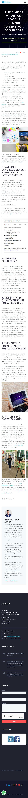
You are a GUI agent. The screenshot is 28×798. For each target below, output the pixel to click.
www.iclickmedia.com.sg (14, 639)
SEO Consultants (19, 445)
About (22, 4)
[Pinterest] (6, 498)
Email (3, 697)
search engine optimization (11, 214)
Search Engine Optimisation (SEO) (10, 54)
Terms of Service (19, 770)
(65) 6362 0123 (11, 631)
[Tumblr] (9, 498)
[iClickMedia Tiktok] (22, 785)
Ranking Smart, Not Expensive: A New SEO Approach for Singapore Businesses (14, 674)
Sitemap (4, 770)
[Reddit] (13, 498)
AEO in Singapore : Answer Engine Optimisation (15, 654)
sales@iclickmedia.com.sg (13, 636)
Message (4, 703)
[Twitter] (4, 498)
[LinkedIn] (11, 498)
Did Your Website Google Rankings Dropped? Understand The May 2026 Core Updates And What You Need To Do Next (15, 664)
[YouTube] (19, 785)
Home (15, 4)
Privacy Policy (10, 770)
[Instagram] (14, 785)
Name (3, 690)
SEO (9, 91)
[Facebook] (2, 498)
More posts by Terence (12, 580)
